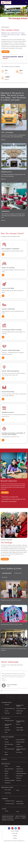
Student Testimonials (7, 818)
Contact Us (17, 818)
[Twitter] (16, 828)
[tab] (7, 573)
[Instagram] (12, 828)
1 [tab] (1, 690)
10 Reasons (4, 759)
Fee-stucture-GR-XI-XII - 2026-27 (13, 56)
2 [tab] (2, 690)
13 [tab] (15, 690)
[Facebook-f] (9, 828)
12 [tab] (14, 690)
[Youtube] (19, 828)
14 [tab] (16, 690)
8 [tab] (9, 690)
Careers (24, 818)
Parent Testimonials (20, 816)
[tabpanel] (14, 679)
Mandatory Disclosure (8, 819)
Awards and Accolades (8, 816)
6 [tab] (7, 690)
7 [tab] (8, 690)
